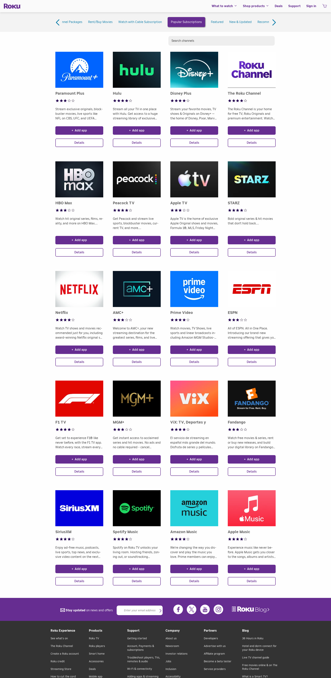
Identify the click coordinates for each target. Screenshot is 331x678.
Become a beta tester (217, 661)
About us (171, 638)
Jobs (168, 661)
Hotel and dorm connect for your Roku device (259, 648)
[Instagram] (218, 609)
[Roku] (12, 6)
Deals (92, 669)
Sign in (311, 6)
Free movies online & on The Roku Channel (259, 667)
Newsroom (172, 646)
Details (79, 142)
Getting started (137, 638)
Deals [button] (279, 6)
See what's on (59, 638)
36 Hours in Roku (252, 638)
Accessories (96, 661)
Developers (211, 638)
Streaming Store (61, 669)
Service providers (215, 669)
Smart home (97, 654)
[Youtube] (205, 609)
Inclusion (171, 669)
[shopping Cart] (324, 7)
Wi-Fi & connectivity (139, 669)
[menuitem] (224, 6)
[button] (160, 611)
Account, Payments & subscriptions (140, 648)
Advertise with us (215, 646)
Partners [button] (210, 630)
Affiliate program (214, 654)
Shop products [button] (254, 6)
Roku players (97, 646)
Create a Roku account (65, 654)
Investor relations (177, 654)
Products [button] (95, 630)
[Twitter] (191, 609)
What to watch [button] (222, 6)
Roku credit (58, 661)
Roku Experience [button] (63, 630)
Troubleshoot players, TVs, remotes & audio (143, 659)
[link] (251, 609)
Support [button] (294, 6)
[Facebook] (178, 609)
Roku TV (94, 638)
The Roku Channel (62, 646)
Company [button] (173, 630)
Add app (79, 130)
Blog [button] (245, 630)
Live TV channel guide (255, 657)
